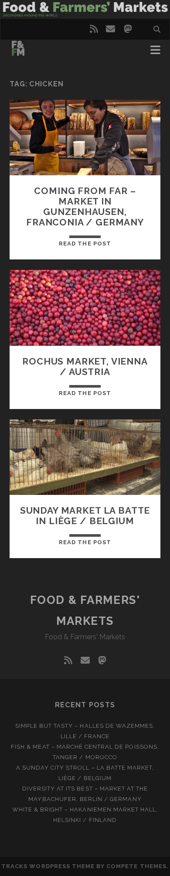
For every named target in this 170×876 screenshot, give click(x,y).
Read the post (85, 243)
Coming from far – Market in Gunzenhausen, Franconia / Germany (85, 206)
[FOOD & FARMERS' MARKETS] (18, 52)
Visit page (85, 9)
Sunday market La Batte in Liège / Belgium (85, 515)
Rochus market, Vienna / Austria (85, 366)
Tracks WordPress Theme (48, 866)
